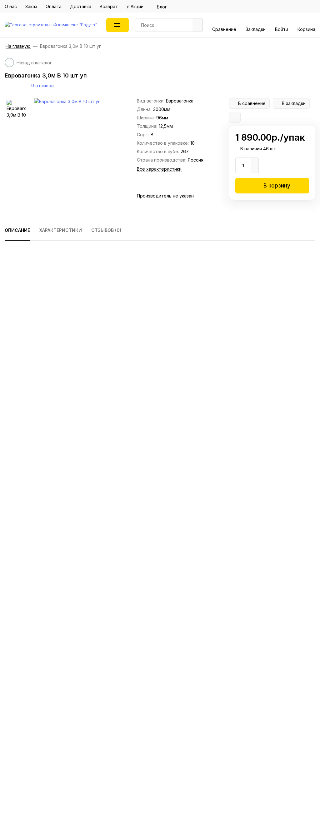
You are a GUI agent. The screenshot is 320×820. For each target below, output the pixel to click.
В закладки (294, 103)
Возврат (109, 6)
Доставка (80, 6)
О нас (11, 6)
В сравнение (252, 103)
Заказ (31, 6)
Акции (137, 6)
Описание (17, 230)
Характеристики (60, 230)
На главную (18, 46)
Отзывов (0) (106, 230)
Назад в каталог (34, 62)
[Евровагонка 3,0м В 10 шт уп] (82, 101)
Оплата (54, 6)
